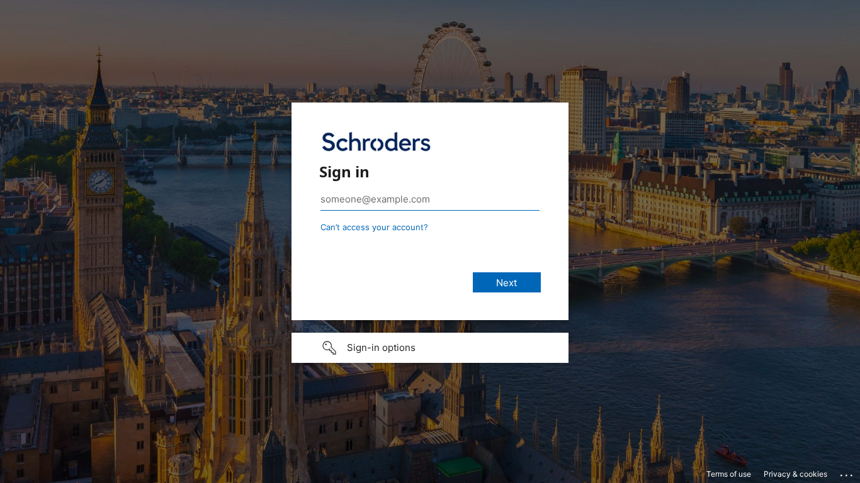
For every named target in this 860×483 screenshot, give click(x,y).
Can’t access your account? (374, 227)
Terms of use (728, 474)
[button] (430, 348)
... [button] (847, 472)
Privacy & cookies (795, 474)
